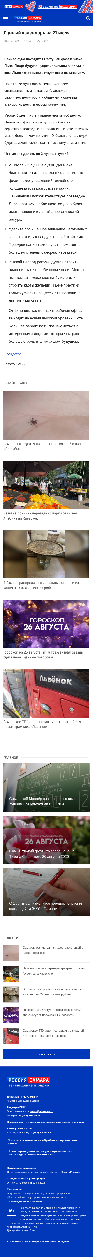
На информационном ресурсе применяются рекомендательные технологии (40, 1152)
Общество (14, 354)
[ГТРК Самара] (28, 19)
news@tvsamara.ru (41, 1111)
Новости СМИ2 (14, 364)
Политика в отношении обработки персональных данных (44, 1142)
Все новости (46, 1054)
